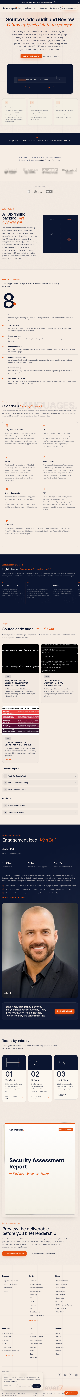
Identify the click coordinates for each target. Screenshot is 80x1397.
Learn (58, 1354)
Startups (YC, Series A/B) (12, 1350)
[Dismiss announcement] (78, 2)
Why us (58, 1337)
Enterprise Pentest (62, 1281)
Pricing (6, 1291)
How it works (8, 1288)
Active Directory (61, 1284)
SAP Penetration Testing (64, 1305)
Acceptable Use (63, 1393)
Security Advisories (36, 1340)
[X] (65, 1375)
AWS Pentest (60, 1288)
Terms (43, 1393)
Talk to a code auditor (70, 8)
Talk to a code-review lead (14, 1253)
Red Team (33, 1281)
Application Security (36, 1288)
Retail (5, 1344)
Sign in (57, 8)
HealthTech (7, 1337)
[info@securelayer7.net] (76, 1375)
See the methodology (51, 56)
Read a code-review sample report (42, 1253)
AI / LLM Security (35, 1284)
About (58, 1333)
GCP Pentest (60, 1295)
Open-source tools (36, 1344)
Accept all (36, 1386)
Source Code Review (37, 1315)
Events (32, 1350)
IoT (31, 1308)
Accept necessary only (24, 1386)
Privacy (35, 1393)
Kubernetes (60, 1298)
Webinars (33, 1347)
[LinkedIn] (59, 1375)
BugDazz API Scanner (11, 1284)
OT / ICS (59, 1301)
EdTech (6, 1340)
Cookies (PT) (45, 1395)
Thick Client (60, 1312)
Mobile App (33, 1295)
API (31, 1298)
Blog (31, 1354)
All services (32, 1321)
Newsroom (59, 1347)
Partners (59, 1344)
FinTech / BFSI (8, 1333)
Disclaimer (51, 1393)
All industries (6, 1356)
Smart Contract (35, 1312)
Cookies (35, 1395)
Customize (7, 1386)
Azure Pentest (60, 1291)
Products (27, 8)
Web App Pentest (35, 1291)
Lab (35, 8)
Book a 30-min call (64, 1011)
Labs (31, 1333)
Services (18, 8)
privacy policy (13, 1381)
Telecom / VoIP (61, 1308)
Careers (58, 1340)
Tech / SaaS (7, 1347)
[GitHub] (70, 1375)
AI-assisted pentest (36, 1337)
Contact (58, 1350)
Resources (43, 8)
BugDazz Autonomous (11, 1281)
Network (33, 1305)
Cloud (32, 1301)
